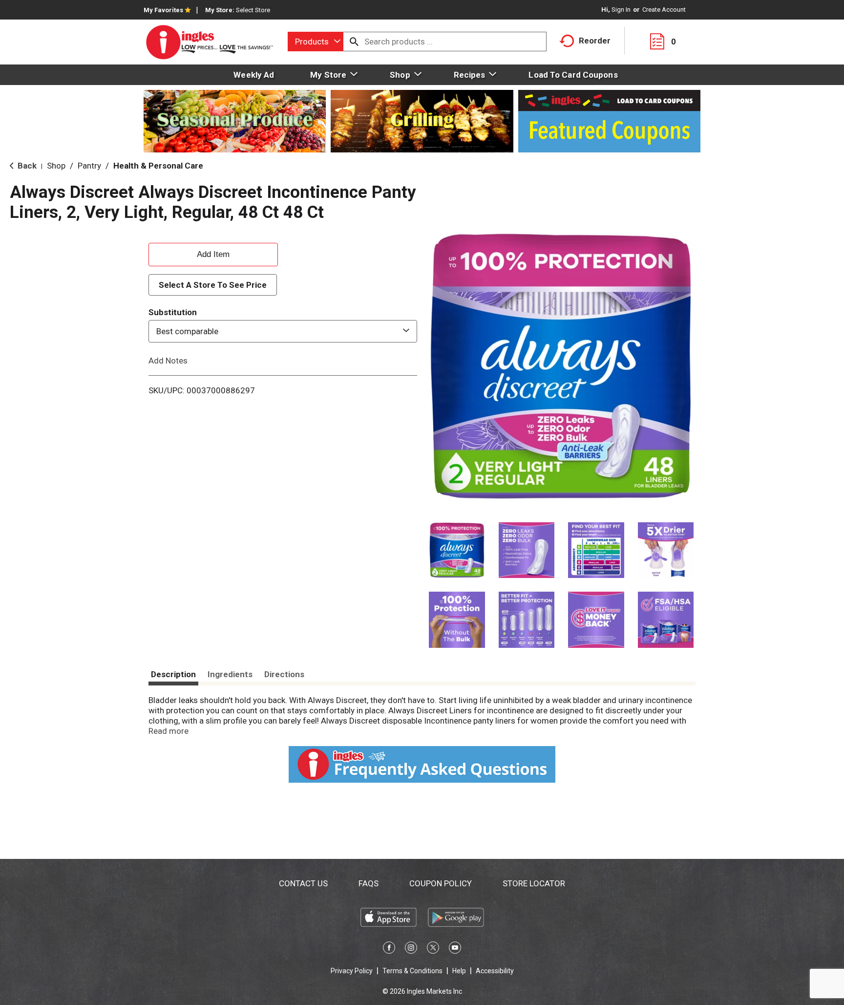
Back (26, 166)
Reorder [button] (595, 40)
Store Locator (534, 883)
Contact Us (303, 883)
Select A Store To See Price (213, 285)
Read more (168, 731)
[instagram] (411, 949)
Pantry (89, 166)
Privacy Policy (352, 971)
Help (459, 971)
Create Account (664, 9)
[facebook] (389, 949)
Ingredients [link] (230, 674)
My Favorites (163, 10)
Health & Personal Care (158, 166)
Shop (56, 166)
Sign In (621, 9)
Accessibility (495, 971)
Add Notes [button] (168, 360)
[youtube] (455, 949)
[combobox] (315, 41)
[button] (457, 550)
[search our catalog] (354, 41)
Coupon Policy (440, 883)
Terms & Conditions (412, 971)
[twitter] (433, 949)
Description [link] (173, 674)
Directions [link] (284, 674)
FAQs (369, 883)
